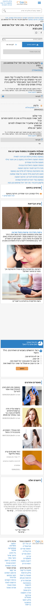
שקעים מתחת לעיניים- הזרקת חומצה (29, 177)
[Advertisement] (22, 322)
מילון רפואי (27, 600)
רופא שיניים (26, 554)
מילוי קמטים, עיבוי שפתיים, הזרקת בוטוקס (22, 194)
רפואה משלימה (12, 545)
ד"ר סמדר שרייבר (22, 530)
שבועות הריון (26, 580)
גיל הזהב (12, 553)
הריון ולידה (27, 551)
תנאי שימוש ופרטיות (11, 576)
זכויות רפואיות (7, 5)
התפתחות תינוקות (27, 584)
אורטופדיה (27, 546)
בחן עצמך (27, 590)
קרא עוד (10, 511)
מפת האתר (11, 585)
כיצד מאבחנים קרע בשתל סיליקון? (12, 453)
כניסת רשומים (10, 580)
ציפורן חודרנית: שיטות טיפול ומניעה (27, 232)
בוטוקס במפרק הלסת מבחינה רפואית (28, 157)
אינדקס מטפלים (28, 596)
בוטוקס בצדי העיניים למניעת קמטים (29, 180)
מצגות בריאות (25, 575)
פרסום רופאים (10, 573)
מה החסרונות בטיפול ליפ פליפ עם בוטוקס (27, 171)
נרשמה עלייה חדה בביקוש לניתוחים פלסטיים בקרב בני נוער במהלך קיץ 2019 (11, 412)
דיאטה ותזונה (26, 561)
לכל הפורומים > (8, 196)
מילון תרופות (7, 1)
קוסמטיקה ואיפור (12, 549)
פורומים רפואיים (28, 18)
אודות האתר (11, 588)
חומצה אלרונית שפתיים (34, 162)
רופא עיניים (26, 564)
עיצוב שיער (11, 555)
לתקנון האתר (32, 92)
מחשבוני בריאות (6, 3)
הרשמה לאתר (10, 583)
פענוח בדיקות (25, 570)
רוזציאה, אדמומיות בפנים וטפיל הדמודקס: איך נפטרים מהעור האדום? (23, 270)
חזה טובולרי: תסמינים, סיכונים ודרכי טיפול (11, 431)
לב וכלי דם (27, 544)
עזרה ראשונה (26, 593)
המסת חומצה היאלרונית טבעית (31, 165)
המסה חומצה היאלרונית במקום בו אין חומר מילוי (24, 160)
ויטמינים (28, 588)
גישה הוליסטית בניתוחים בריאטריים (27, 301)
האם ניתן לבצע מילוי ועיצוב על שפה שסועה (26, 174)
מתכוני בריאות (10, 561)
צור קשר (12, 570)
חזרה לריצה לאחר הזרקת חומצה (30, 168)
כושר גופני (12, 558)
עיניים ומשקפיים (27, 557)
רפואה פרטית (39, 18)
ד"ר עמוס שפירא (22, 500)
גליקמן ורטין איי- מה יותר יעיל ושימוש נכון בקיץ (25, 183)
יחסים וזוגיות (11, 563)
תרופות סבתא (25, 578)
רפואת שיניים (26, 549)
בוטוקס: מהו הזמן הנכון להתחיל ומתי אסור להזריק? (11, 389)
